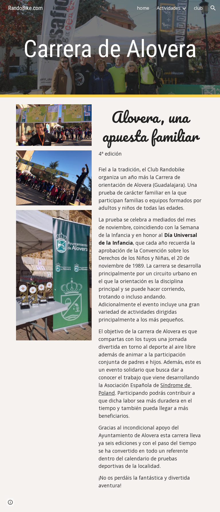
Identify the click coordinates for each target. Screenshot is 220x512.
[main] (110, 49)
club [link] (198, 8)
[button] (213, 8)
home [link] (143, 8)
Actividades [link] (168, 8)
